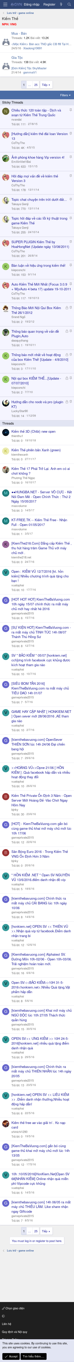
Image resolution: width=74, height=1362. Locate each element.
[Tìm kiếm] (69, 4)
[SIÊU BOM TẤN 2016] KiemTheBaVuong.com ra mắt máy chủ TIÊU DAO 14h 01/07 (40, 688)
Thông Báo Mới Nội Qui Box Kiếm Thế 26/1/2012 (36, 310)
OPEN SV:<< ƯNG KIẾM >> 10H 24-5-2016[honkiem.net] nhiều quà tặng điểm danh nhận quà (40, 1043)
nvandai (16, 119)
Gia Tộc (17, 57)
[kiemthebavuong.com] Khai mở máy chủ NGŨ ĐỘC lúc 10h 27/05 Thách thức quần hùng (41, 1015)
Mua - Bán (19, 33)
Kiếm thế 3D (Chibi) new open (33, 431)
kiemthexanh (19, 454)
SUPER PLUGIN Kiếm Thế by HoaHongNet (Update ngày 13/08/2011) (40, 244)
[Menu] (5, 4)
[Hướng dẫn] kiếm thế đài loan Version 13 (39, 136)
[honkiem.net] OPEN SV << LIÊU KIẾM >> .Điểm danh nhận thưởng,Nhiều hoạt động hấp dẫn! (40, 1099)
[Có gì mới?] (61, 4)
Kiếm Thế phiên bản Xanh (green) (36, 449)
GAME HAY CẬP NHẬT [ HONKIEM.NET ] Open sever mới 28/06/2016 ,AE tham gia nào (41, 716)
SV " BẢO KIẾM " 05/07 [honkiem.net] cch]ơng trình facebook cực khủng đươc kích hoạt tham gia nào (40, 660)
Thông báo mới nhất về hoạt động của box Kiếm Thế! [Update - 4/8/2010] (39, 357)
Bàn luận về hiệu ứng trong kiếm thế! (38, 265)
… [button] (29, 85)
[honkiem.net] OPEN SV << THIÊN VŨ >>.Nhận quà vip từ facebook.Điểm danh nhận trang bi (41, 931)
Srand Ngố (18, 317)
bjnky (14, 809)
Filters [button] (64, 95)
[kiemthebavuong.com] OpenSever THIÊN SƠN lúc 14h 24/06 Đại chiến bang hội (38, 744)
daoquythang (19, 340)
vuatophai (17, 585)
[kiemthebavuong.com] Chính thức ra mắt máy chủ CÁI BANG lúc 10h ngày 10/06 (39, 903)
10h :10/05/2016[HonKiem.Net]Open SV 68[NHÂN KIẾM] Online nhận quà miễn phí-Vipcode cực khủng (40, 1178)
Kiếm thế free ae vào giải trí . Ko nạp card (38, 1125)
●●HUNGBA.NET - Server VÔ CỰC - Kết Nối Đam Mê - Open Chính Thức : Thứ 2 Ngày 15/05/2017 (41, 496)
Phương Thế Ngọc (23, 478)
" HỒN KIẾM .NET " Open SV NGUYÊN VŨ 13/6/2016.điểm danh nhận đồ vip (40, 877)
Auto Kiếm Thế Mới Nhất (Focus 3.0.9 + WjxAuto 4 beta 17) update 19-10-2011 (41, 286)
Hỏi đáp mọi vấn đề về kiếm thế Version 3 (34, 178)
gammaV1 (30, 72)
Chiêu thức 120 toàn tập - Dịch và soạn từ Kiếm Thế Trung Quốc (36, 112)
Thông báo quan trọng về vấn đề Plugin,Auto (35, 333)
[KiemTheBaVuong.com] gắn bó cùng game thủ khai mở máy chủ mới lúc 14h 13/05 (40, 1150)
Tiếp (44, 85)
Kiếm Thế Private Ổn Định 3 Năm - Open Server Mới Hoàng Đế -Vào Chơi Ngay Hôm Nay (41, 800)
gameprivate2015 (22, 613)
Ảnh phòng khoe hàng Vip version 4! (38, 157)
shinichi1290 (19, 1132)
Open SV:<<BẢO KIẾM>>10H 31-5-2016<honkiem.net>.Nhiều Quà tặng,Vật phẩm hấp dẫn (40, 987)
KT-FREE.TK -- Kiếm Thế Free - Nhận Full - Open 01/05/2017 (39, 522)
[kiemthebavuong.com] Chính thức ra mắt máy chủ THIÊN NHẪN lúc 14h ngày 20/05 (41, 1071)
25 (35, 85)
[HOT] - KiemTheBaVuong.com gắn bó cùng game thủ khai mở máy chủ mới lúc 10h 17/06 (41, 828)
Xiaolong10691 (32, 48)
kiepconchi (18, 270)
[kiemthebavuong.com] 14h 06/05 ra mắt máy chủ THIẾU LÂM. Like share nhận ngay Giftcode (41, 1206)
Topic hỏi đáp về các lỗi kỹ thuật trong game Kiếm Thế (39, 220)
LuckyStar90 (19, 411)
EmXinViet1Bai (21, 161)
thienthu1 (17, 436)
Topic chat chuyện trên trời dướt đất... (39, 199)
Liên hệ (6, 1324)
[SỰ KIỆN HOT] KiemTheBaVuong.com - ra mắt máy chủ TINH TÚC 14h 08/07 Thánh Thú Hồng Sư (41, 632)
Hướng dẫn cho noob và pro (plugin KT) (37, 404)
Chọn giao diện (14, 1308)
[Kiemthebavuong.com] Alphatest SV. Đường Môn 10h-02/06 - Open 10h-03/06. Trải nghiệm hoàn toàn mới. (41, 959)
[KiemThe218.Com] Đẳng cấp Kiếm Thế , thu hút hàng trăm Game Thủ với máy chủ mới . (41, 548)
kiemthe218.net (21, 557)
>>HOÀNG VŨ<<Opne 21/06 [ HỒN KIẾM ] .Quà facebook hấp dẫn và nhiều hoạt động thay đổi (40, 772)
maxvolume (19, 506)
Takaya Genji (19, 204)
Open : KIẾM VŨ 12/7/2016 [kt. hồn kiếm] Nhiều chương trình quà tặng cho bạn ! (40, 576)
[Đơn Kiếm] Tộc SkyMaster (29, 68)
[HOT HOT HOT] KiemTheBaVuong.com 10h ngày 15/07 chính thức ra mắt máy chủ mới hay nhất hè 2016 (40, 604)
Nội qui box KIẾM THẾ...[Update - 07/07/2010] (36, 380)
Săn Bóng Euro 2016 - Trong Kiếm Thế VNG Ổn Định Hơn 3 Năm (39, 854)
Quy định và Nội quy (14, 1332)
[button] (36, 1316)
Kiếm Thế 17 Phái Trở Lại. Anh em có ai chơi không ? (40, 471)
